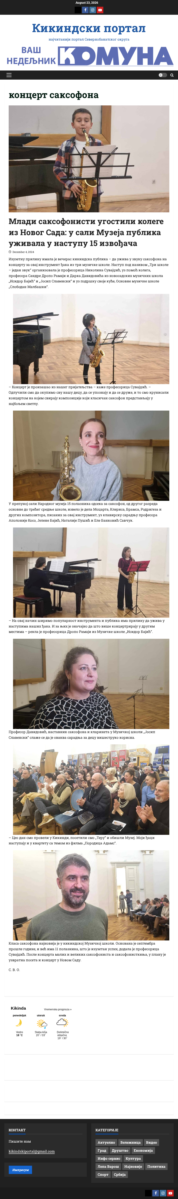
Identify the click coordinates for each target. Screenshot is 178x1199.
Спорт (103, 1174)
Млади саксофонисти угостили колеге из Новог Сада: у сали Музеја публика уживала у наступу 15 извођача (86, 232)
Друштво (120, 1150)
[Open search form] (172, 75)
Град (102, 1150)
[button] (9, 75)
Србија (120, 1174)
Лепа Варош (108, 1166)
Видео (151, 1142)
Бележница (130, 1142)
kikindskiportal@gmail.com (32, 1151)
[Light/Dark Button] (162, 75)
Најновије (133, 1166)
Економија (143, 1150)
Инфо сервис (109, 1158)
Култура (133, 1158)
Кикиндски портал (89, 27)
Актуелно (106, 1142)
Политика (156, 1166)
